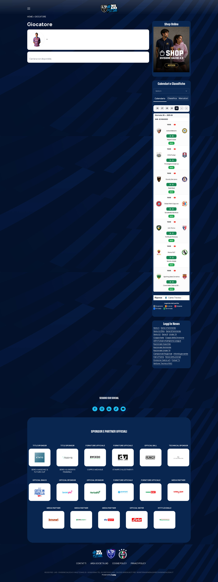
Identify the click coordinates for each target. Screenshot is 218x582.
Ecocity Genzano (171, 179)
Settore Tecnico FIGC (162, 363)
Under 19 (173, 334)
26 (157, 108)
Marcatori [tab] (183, 98)
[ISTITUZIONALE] (164, 520)
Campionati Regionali (162, 353)
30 (177, 108)
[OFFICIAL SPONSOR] (67, 492)
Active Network (171, 131)
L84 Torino (171, 228)
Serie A (156, 328)
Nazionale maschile (162, 344)
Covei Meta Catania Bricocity (171, 285)
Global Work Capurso (171, 204)
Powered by (106, 575)
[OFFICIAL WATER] (137, 520)
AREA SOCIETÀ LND (99, 563)
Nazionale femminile (162, 347)
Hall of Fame (158, 357)
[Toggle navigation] (29, 8)
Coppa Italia (158, 337)
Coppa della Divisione (174, 337)
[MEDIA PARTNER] (178, 492)
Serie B (165, 334)
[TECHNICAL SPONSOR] (178, 457)
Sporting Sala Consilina (172, 277)
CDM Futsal (171, 155)
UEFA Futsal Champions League (167, 340)
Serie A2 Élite (159, 331)
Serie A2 (157, 334)
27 (162, 108)
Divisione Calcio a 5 (161, 360)
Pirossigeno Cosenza (171, 164)
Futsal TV (176, 360)
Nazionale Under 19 (161, 350)
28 (167, 108)
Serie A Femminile (168, 328)
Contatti (81, 563)
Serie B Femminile (173, 331)
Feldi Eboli (171, 188)
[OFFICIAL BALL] (150, 457)
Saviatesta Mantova (171, 212)
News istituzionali (173, 357)
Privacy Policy (138, 563)
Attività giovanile (180, 353)
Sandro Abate (171, 261)
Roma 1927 (171, 252)
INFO (171, 143)
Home (30, 16)
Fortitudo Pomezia (171, 237)
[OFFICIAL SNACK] (39, 492)
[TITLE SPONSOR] (39, 457)
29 (172, 108)
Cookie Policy (119, 563)
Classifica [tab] (172, 98)
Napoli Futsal (171, 139)
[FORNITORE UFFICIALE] (95, 457)
